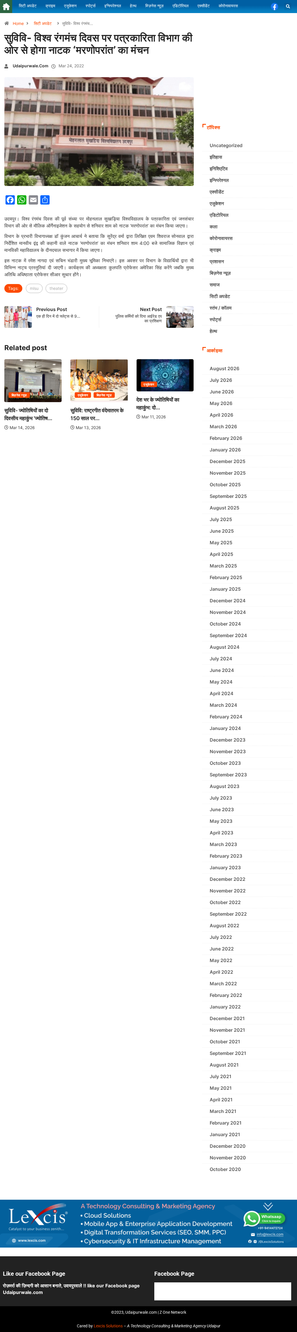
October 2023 (225, 763)
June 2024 (222, 670)
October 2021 (225, 1041)
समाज (215, 285)
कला (214, 226)
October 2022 (225, 902)
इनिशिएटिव (219, 168)
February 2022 (226, 995)
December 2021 (227, 1018)
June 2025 (222, 531)
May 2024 (221, 682)
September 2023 (228, 775)
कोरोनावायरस (221, 238)
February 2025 (226, 577)
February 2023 (226, 856)
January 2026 (225, 450)
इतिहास (216, 157)
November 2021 (227, 1030)
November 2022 (228, 891)
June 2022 (222, 949)
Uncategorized (226, 145)
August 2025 (224, 508)
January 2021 (225, 1134)
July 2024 (221, 659)
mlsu (34, 288)
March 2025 (223, 566)
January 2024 (225, 728)
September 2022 (228, 914)
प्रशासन (217, 261)
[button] (287, 6)
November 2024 (228, 612)
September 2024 (228, 635)
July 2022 (221, 937)
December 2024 (228, 600)
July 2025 (221, 519)
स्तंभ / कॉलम (220, 308)
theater (56, 288)
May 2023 (221, 821)
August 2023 (224, 786)
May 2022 (221, 960)
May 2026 (221, 403)
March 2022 (223, 983)
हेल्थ (213, 331)
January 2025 (225, 589)
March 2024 (223, 705)
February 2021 (226, 1123)
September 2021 (228, 1053)
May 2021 (221, 1088)
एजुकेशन (17, 395)
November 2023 (228, 751)
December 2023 (227, 740)
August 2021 (224, 1065)
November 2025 (228, 473)
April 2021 (221, 1100)
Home (18, 23)
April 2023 (221, 833)
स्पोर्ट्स (215, 319)
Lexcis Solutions (108, 1326)
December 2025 (227, 461)
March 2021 (223, 1111)
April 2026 (221, 415)
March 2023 (223, 844)
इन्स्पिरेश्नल (219, 180)
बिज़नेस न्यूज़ (38, 395)
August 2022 (224, 925)
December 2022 (227, 879)
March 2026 (223, 426)
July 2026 (221, 380)
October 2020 (225, 1169)
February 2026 (226, 438)
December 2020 (228, 1146)
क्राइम (215, 250)
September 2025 (228, 496)
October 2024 (225, 624)
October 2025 (225, 484)
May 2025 (221, 542)
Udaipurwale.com (30, 65)
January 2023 (225, 867)
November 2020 (228, 1158)
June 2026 (222, 392)
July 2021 (220, 1076)
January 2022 (225, 1007)
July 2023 (221, 798)
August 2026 (224, 368)
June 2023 (222, 809)
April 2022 (221, 972)
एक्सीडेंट (217, 192)
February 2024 (226, 717)
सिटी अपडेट (43, 23)
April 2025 (221, 554)
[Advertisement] (247, 82)
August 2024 (225, 647)
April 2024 (221, 693)
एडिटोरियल (219, 215)
